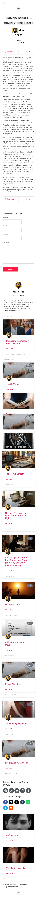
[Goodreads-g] (22, 790)
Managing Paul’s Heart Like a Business (17, 342)
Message (6, 242)
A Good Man (12, 835)
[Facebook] (5, 790)
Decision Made (12, 604)
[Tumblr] (28, 790)
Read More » (10, 349)
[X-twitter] (11, 790)
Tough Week (12, 384)
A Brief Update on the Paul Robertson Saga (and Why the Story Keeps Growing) (16, 561)
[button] (18, 8)
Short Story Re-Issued (16, 723)
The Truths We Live (16, 868)
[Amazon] (17, 790)
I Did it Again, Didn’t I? (16, 762)
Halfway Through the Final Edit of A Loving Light (16, 516)
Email (5, 226)
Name (5, 217)
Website (5, 234)
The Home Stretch (14, 473)
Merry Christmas (13, 684)
